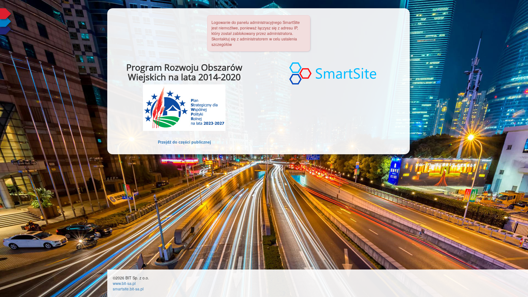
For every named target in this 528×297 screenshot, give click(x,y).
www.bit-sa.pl (124, 283)
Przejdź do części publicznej (184, 142)
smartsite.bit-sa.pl (128, 289)
